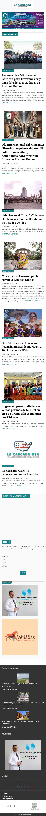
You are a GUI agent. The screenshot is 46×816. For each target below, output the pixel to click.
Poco (4, 563)
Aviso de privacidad (8, 798)
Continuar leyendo (10, 102)
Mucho (5, 556)
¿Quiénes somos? (7, 796)
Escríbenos (5, 793)
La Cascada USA (8, 70)
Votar (23, 572)
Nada (5, 566)
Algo (4, 559)
